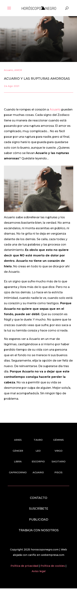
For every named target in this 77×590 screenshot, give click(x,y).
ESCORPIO (38, 461)
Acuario (8, 70)
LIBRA (18, 461)
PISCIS (58, 472)
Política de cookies (53, 565)
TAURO (38, 439)
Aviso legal (38, 571)
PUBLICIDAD (38, 519)
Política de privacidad (25, 565)
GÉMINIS (58, 439)
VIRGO (58, 450)
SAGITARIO (59, 461)
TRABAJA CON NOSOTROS (39, 530)
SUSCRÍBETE (38, 508)
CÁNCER (18, 450)
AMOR (18, 70)
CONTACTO (38, 498)
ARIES (18, 439)
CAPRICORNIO (18, 472)
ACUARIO (38, 472)
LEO (38, 450)
